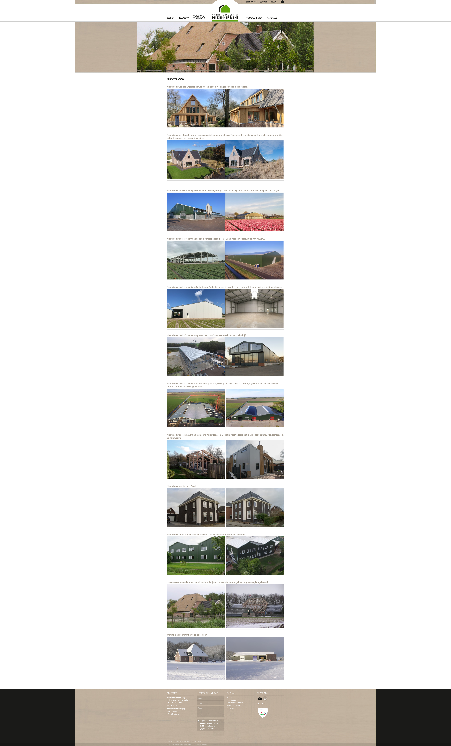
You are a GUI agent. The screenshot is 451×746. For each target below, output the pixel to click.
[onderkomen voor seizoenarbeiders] (196, 574)
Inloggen (169, 744)
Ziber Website (175, 744)
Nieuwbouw (231, 700)
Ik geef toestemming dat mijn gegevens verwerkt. (209, 725)
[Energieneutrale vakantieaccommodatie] (196, 478)
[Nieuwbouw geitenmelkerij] (196, 230)
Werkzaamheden (233, 705)
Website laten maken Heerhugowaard (197, 744)
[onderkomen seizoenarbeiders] (255, 574)
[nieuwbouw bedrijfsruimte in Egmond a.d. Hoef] (196, 375)
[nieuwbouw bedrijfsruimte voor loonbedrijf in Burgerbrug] (196, 426)
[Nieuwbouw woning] (196, 178)
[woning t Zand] (196, 526)
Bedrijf (229, 697)
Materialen (231, 708)
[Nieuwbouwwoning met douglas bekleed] (196, 126)
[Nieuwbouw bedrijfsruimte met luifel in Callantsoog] (196, 327)
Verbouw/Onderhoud (235, 703)
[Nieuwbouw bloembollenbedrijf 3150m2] (196, 278)
